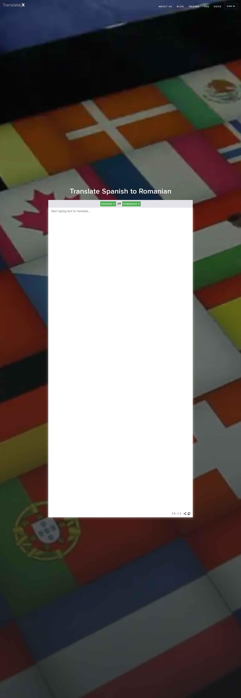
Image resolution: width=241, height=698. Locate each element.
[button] (171, 513)
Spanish (107, 204)
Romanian (130, 204)
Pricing (194, 6)
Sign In (231, 6)
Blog (180, 6)
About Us (165, 6)
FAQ (206, 6)
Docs (217, 6)
